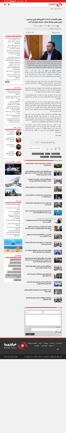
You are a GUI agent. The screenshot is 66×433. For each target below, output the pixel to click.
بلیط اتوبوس (17, 280)
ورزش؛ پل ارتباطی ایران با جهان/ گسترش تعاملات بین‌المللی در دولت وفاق (13, 76)
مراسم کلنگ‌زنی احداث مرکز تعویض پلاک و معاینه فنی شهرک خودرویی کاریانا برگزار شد (39, 283)
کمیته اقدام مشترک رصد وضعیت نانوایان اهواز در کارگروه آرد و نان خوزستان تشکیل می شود (38, 267)
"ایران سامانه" (7, 357)
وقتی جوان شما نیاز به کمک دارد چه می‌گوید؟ (13, 228)
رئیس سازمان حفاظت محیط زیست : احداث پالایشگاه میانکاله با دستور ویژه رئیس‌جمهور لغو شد (13, 58)
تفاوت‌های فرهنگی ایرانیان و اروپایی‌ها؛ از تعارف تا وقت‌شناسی (13, 231)
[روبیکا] (15, 1)
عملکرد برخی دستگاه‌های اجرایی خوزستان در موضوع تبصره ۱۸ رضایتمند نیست (39, 235)
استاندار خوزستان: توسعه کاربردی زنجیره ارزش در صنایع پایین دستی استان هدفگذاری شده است (38, 211)
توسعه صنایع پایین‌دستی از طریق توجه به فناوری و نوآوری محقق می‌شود (37, 290)
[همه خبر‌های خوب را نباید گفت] (18, 147)
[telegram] (28, 32)
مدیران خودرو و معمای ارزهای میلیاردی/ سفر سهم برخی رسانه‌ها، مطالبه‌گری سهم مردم (13, 108)
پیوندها (46, 343)
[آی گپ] (4, 1)
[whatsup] (30, 32)
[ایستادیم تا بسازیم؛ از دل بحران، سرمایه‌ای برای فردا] (18, 133)
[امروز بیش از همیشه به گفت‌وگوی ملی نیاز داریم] (18, 154)
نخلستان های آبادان (36, 154)
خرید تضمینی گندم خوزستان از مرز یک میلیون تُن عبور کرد (38, 187)
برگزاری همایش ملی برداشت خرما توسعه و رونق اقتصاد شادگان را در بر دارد (38, 221)
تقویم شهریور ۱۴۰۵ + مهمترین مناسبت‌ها (13, 224)
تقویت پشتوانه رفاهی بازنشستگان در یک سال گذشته (13, 116)
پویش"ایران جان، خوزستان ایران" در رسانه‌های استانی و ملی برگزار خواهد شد (38, 196)
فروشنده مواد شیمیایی (15, 266)
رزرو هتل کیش (17, 269)
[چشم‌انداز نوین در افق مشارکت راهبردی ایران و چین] (18, 140)
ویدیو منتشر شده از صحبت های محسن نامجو (13, 72)
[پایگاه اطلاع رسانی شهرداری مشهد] (13, 249)
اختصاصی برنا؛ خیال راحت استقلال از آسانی (12, 112)
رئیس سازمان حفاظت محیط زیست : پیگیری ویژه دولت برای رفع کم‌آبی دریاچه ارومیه (13, 47)
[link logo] (55, 5)
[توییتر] (13, 1)
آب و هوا (51, 346)
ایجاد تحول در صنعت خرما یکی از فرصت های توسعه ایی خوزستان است (38, 204)
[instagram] (7, 161)
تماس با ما (59, 343)
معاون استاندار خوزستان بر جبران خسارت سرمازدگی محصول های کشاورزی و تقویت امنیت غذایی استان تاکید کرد (38, 228)
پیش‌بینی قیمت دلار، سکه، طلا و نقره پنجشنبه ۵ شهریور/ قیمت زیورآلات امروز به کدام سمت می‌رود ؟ (13, 53)
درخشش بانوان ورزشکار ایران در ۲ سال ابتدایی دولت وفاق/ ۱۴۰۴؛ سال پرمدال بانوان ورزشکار (13, 120)
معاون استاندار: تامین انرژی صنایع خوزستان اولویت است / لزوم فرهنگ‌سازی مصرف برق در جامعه (38, 251)
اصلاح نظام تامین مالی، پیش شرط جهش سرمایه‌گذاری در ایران (13, 39)
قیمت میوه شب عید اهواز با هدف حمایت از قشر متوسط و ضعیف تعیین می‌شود (38, 243)
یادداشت (19, 128)
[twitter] (32, 32)
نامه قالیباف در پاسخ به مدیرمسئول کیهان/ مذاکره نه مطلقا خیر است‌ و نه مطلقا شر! (13, 103)
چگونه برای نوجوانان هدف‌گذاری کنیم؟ (13, 205)
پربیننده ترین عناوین (16, 35)
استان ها (57, 29)
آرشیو (7, 82)
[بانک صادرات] (13, 242)
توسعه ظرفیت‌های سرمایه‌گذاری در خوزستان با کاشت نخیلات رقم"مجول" (39, 275)
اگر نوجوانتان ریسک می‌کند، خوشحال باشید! (14, 212)
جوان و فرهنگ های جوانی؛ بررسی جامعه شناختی (13, 235)
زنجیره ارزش (54, 154)
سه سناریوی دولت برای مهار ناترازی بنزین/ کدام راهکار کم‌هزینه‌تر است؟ (14, 216)
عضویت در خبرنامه (32, 343)
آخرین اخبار (8, 35)
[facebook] (26, 32)
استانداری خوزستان (55, 157)
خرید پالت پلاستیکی (15, 260)
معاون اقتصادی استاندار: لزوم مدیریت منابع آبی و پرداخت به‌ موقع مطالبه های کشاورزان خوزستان (39, 180)
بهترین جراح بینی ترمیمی (14, 272)
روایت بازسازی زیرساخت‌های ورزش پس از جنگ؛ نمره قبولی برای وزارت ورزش (12, 97)
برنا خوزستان (43, 157)
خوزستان (52, 29)
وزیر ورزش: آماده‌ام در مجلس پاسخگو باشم (14, 42)
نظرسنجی (36, 346)
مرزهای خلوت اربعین (15, 263)
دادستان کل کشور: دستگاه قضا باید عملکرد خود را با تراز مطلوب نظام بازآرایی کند (44, 9)
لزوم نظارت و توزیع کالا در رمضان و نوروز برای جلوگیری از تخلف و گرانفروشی (38, 298)
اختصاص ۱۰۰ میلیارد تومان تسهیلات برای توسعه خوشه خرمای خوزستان (38, 164)
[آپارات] (7, 1)
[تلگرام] (11, 1)
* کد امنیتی (58, 327)
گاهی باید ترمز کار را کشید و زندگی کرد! (13, 221)
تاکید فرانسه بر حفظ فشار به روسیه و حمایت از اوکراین (14, 63)
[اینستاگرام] (9, 1)
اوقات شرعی (44, 346)
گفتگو (14, 128)
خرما (47, 154)
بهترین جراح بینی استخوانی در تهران (13, 276)
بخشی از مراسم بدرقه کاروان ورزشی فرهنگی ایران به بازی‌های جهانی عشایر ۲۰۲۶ (13, 67)
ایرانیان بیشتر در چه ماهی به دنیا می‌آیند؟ (13, 208)
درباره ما (52, 343)
